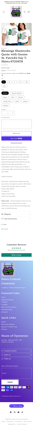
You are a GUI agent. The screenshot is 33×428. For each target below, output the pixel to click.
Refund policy (10, 421)
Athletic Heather (17, 93)
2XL (27, 82)
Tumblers (4, 305)
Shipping (3, 70)
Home (3, 297)
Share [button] (5, 224)
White (5, 93)
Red (12, 97)
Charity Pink (7, 101)
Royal (5, 97)
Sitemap (4, 329)
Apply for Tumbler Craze (9, 327)
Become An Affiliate (7, 324)
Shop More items (6, 309)
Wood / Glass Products (8, 307)
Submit (10, 382)
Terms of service (27, 421)
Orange (5, 105)
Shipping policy (11, 424)
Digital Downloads (7, 300)
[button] (4, 12)
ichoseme (4, 312)
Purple (20, 97)
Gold (17, 101)
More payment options (16, 142)
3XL (4, 86)
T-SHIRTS (4, 302)
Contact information (22, 424)
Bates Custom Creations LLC (15, 419)
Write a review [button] (16, 255)
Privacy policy (18, 421)
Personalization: (5, 117)
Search (3, 322)
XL (20, 82)
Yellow (25, 101)
